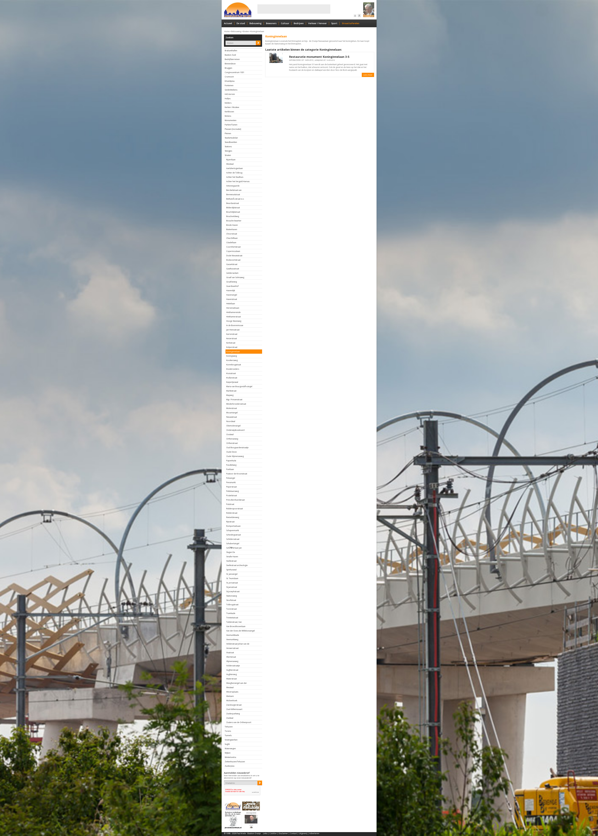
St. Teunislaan (232, 578)
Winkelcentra (230, 757)
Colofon (273, 833)
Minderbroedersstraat (236, 404)
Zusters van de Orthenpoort (238, 722)
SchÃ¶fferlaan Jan (234, 548)
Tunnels (228, 735)
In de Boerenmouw (234, 325)
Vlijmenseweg (232, 661)
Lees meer (368, 75)
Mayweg (229, 395)
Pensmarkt (231, 482)
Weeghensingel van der (236, 683)
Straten (246, 31)
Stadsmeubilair (231, 137)
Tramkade (230, 613)
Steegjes (228, 151)
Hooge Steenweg (233, 321)
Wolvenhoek (231, 700)
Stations (228, 146)
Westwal (230, 164)
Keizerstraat (231, 338)
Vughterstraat (232, 670)
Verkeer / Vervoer (317, 23)
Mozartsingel (232, 412)
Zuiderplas (229, 766)
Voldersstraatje (233, 665)
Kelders (228, 103)
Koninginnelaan (257, 31)
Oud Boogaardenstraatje (237, 447)
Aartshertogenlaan (234, 168)
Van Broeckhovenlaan (235, 626)
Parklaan (230, 469)
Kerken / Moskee (232, 107)
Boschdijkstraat (233, 212)
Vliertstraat (231, 657)
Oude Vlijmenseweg (235, 456)
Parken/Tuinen (231, 124)
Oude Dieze (231, 452)
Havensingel (231, 295)
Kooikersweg (232, 360)
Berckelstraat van (234, 190)
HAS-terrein (230, 94)
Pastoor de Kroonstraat (236, 473)
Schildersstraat (232, 539)
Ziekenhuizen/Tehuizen (235, 761)
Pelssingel (230, 478)
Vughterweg (231, 674)
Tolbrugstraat (232, 604)
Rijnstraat (230, 521)
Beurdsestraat (232, 203)
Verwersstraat (232, 648)
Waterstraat (231, 678)
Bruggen (228, 68)
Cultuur (285, 23)
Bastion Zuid (230, 55)
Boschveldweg (232, 216)
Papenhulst (231, 460)
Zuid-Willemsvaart (234, 709)
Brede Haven (232, 225)
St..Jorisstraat (232, 582)
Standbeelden (231, 142)
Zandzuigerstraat (234, 705)
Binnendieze (230, 63)
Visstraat (230, 652)
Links (265, 833)
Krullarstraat (231, 377)
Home (227, 31)
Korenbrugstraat (233, 364)
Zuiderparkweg (233, 713)
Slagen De (230, 552)
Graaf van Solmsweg (235, 277)
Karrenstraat (231, 334)
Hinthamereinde (233, 312)
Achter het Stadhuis (234, 177)
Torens (228, 731)
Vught (227, 744)
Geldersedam (232, 273)
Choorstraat (231, 233)
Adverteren (314, 833)
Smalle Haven (232, 556)
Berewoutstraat (233, 194)
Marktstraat (231, 390)
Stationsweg (231, 596)
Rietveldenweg (232, 517)
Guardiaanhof (232, 286)
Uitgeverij (303, 833)
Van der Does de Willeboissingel (240, 630)
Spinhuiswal (231, 569)
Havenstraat (231, 299)
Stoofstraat (231, 600)
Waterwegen (230, 748)
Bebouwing (255, 23)
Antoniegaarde (233, 185)
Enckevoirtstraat (233, 260)
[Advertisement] (293, 9)
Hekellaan (230, 303)
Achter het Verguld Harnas (237, 181)
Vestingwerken (231, 739)
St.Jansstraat (231, 587)
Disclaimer (283, 833)
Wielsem (230, 696)
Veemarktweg (232, 639)
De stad (241, 23)
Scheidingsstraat (233, 534)
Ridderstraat (231, 513)
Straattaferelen (350, 23)
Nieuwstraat (231, 417)
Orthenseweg (232, 438)
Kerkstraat (230, 343)
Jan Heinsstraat (233, 329)
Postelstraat (231, 495)
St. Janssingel (231, 574)
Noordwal (230, 421)
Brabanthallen (231, 50)
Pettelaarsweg (232, 491)
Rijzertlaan (230, 159)
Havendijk (230, 290)
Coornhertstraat (233, 247)
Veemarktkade (232, 635)
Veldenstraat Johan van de (237, 644)
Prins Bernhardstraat (235, 500)
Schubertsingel (232, 543)
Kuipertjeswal (232, 382)
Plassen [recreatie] (233, 129)
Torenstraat (231, 609)
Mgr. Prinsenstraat (234, 399)
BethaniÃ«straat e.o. (235, 199)
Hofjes (227, 98)
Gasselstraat (231, 264)
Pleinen (228, 133)
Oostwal (230, 434)
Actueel (228, 23)
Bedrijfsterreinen (232, 59)
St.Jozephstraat (233, 591)
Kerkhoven (229, 111)
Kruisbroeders (232, 369)
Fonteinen (229, 85)
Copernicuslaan (233, 251)
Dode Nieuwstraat (234, 255)
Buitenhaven (231, 229)
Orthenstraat (232, 443)
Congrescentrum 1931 (234, 72)
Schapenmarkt (232, 530)
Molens (228, 116)
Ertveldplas (230, 81)
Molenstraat (231, 408)
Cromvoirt (229, 76)
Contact (293, 833)
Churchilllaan (232, 238)
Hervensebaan (232, 308)
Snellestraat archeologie (237, 565)
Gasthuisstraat (232, 268)
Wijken (227, 753)
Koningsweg (231, 356)
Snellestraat (231, 561)
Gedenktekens (231, 89)
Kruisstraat (231, 373)
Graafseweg (231, 281)
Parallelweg (231, 465)
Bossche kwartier (233, 220)
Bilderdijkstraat (233, 207)
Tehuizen (229, 726)
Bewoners (271, 23)
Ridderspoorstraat (234, 508)
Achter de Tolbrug (234, 172)
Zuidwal (229, 718)
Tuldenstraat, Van (234, 622)
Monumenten (230, 120)
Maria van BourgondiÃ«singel (239, 386)
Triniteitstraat (232, 617)
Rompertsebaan (233, 526)
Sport (334, 23)
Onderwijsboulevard (235, 430)
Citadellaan (231, 242)
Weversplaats (232, 691)
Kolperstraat (231, 347)
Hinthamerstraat (233, 316)
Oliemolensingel (233, 425)
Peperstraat (231, 486)
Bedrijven (299, 23)
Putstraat (230, 504)
